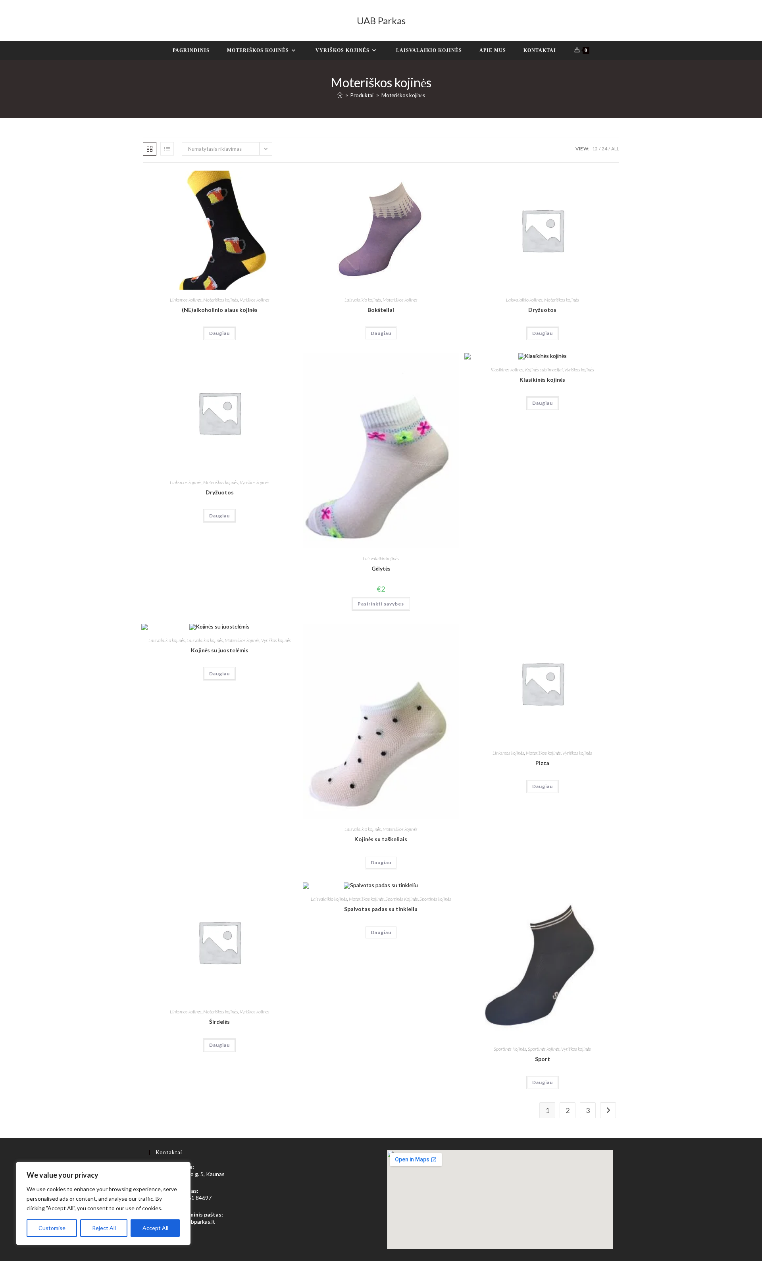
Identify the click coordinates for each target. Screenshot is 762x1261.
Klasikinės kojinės (507, 370)
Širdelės (219, 1021)
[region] (103, 1203)
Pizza (542, 762)
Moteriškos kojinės (403, 95)
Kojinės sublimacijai (544, 370)
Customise (51, 1227)
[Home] (340, 95)
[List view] (167, 149)
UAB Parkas (381, 20)
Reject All (104, 1227)
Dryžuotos (542, 309)
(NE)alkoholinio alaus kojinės (220, 309)
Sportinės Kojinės (401, 899)
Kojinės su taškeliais (380, 839)
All (615, 149)
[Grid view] (149, 149)
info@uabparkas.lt (193, 1221)
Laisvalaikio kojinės (362, 300)
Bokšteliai (381, 309)
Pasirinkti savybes (381, 604)
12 (595, 149)
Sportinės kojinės (435, 899)
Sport (542, 1058)
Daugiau (219, 333)
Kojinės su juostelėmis (219, 650)
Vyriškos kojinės (254, 300)
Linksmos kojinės (186, 300)
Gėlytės (381, 568)
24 (604, 149)
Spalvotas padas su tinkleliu (381, 908)
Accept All (155, 1227)
